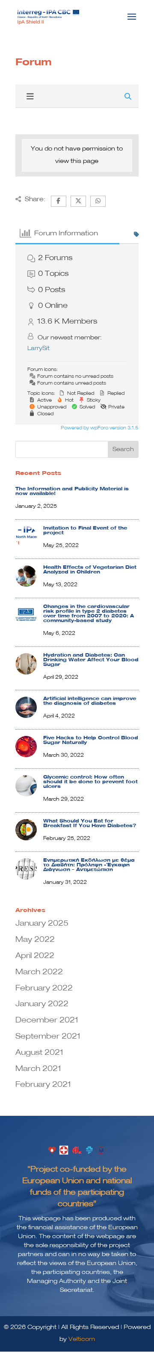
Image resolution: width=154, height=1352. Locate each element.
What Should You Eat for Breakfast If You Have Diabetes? (89, 823)
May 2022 (35, 940)
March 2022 (39, 972)
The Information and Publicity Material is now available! (72, 491)
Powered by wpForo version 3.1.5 (98, 428)
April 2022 (34, 956)
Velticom (81, 1339)
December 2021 (46, 1020)
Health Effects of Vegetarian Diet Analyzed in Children (89, 570)
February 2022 (44, 988)
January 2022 (41, 1004)
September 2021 (47, 1036)
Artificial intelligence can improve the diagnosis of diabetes (89, 701)
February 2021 (43, 1085)
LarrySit (38, 348)
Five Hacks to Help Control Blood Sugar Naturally (90, 740)
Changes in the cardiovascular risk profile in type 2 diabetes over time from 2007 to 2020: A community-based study (88, 613)
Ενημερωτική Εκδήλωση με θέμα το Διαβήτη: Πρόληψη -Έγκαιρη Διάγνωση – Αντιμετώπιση (89, 865)
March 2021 (38, 1069)
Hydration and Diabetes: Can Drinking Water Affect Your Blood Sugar (91, 660)
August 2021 (39, 1053)
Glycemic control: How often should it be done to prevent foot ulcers (90, 782)
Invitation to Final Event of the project (85, 531)
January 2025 (41, 923)
